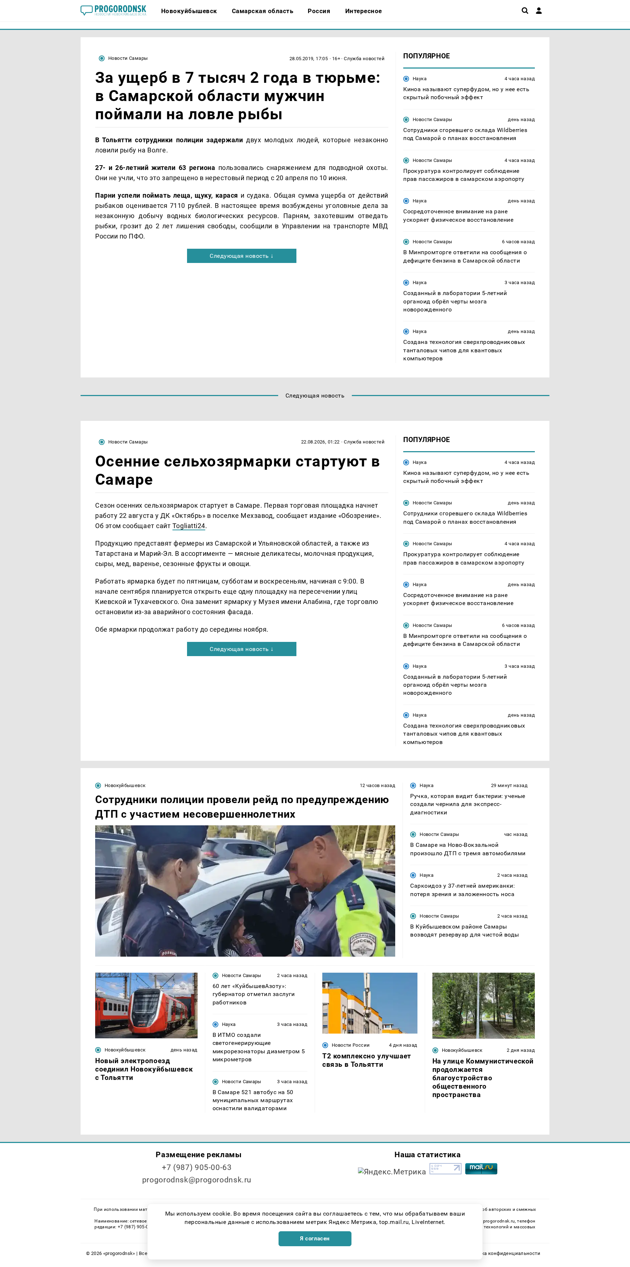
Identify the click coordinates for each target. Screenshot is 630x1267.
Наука (420, 78)
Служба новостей (364, 58)
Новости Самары (128, 58)
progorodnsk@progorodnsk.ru (197, 1179)
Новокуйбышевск (125, 785)
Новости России (351, 1045)
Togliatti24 (188, 526)
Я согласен (315, 1238)
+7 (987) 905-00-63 (197, 1167)
